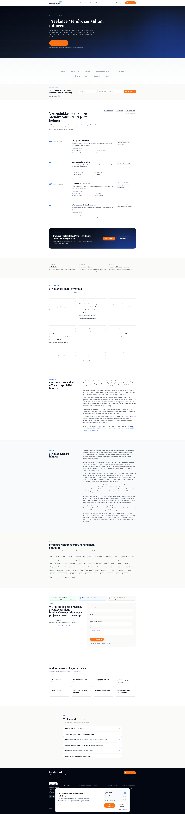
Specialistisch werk (130, 110)
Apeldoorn (124, 556)
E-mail (92, 614)
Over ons (98, 3)
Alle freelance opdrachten (85, 785)
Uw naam (93, 607)
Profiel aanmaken (112, 785)
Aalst (51, 556)
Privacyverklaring (127, 788)
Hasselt (112, 563)
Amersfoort (91, 556)
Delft (110, 560)
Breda (69, 560)
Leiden (88, 566)
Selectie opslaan (121, 805)
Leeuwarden (81, 566)
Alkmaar (58, 556)
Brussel (82, 560)
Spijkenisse (88, 573)
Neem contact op (129, 772)
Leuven (102, 566)
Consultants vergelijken (84, 788)
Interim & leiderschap (130, 113)
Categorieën (55, 15)
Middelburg (131, 566)
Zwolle (74, 577)
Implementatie (120, 110)
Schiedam (52, 573)
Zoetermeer (66, 577)
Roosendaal (120, 570)
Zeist (59, 577)
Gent (85, 563)
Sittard (80, 573)
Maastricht (115, 566)
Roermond (103, 570)
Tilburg (95, 573)
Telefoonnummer (97, 621)
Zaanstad (52, 577)
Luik (108, 566)
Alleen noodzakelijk (123, 809)
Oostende (75, 570)
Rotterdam (129, 570)
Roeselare (112, 570)
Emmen (65, 563)
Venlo (117, 573)
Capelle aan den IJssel (92, 560)
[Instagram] (53, 796)
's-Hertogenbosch (62, 573)
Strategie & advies (109, 110)
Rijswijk (96, 570)
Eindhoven (57, 563)
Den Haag (116, 560)
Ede (51, 563)
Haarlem (106, 563)
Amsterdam (108, 556)
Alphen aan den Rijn (80, 556)
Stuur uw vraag (96, 639)
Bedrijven (96, 788)
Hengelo (52, 566)
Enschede (72, 563)
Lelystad (96, 566)
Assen (51, 560)
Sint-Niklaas (73, 573)
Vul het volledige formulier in (94, 94)
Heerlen (119, 563)
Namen (52, 570)
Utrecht (102, 573)
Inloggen (120, 2)
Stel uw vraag (130, 2)
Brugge (75, 560)
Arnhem (132, 556)
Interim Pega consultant (104, 428)
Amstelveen (99, 556)
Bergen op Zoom (60, 560)
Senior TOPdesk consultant (120, 428)
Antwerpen (116, 556)
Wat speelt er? (94, 627)
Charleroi (103, 560)
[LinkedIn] (50, 796)
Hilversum (60, 566)
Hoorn (66, 566)
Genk (79, 563)
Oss (82, 570)
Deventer (124, 560)
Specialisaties (80, 3)
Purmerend (89, 570)
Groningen (98, 563)
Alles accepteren (110, 805)
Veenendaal (110, 573)
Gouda (90, 563)
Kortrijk (73, 566)
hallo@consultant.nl (125, 238)
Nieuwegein (60, 570)
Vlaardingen (125, 573)
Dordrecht (132, 560)
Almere (70, 556)
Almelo (64, 556)
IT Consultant (67, 785)
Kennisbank (91, 3)
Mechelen (123, 566)
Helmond (127, 563)
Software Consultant (69, 788)
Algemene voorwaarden (129, 785)
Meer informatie (61, 804)
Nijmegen (68, 570)
